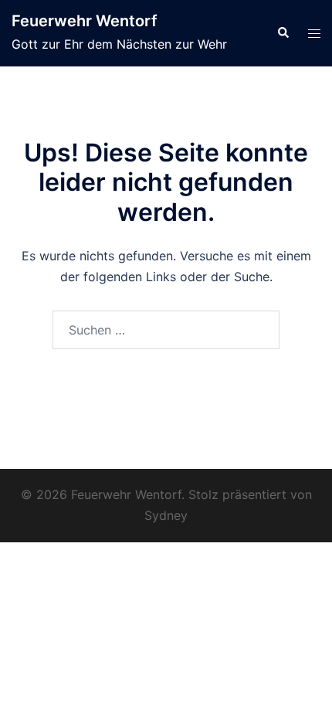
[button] (282, 33)
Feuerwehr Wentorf (85, 21)
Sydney (166, 515)
